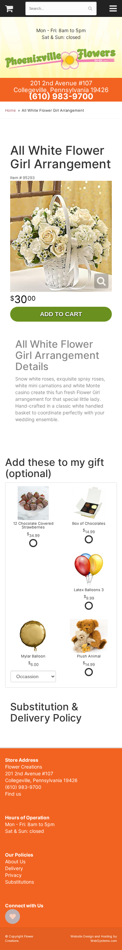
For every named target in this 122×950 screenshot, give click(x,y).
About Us (15, 861)
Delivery (14, 868)
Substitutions (19, 882)
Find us (13, 794)
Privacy (13, 875)
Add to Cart (61, 314)
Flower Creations (61, 59)
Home (10, 110)
